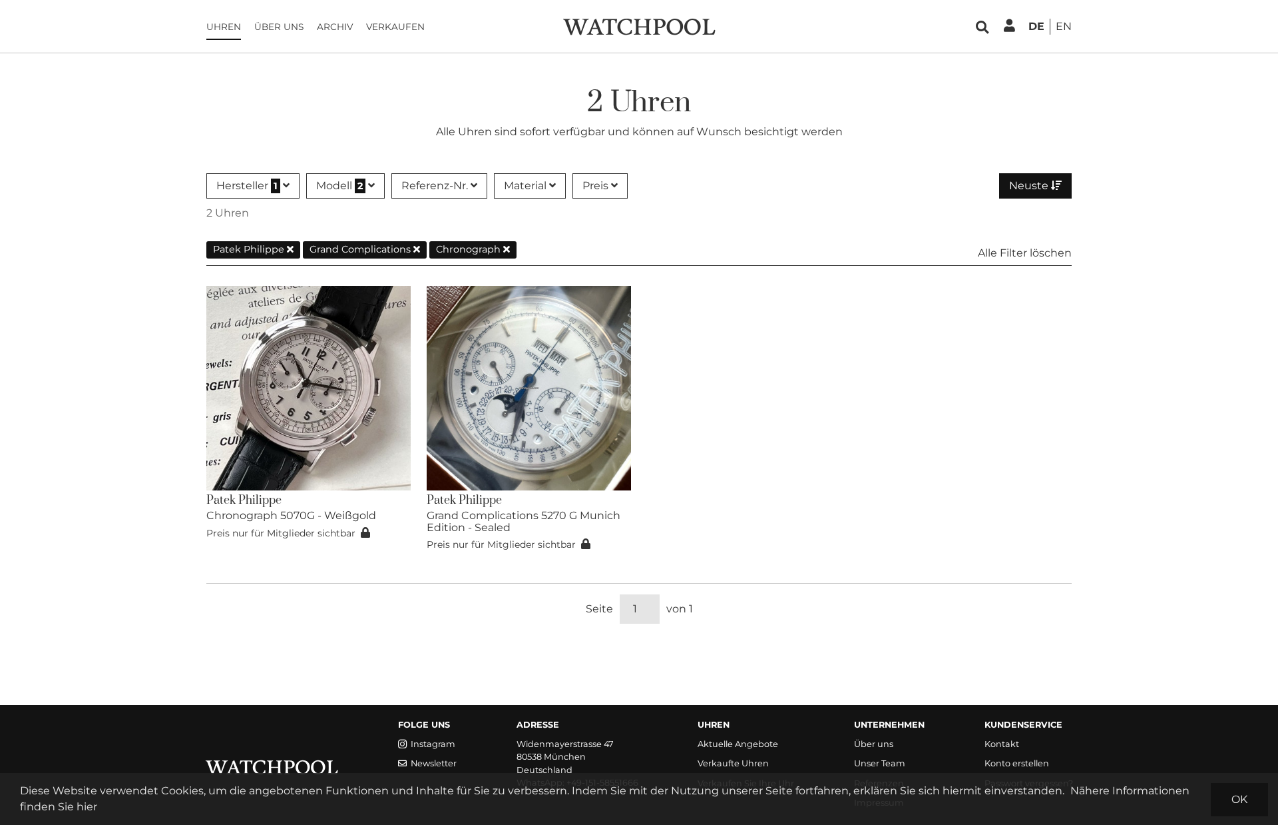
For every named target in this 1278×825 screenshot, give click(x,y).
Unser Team (879, 763)
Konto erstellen (1016, 763)
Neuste (1030, 185)
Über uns (279, 26)
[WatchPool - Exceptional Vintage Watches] (639, 25)
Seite (599, 608)
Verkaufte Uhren (733, 763)
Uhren (223, 26)
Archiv (335, 26)
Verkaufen (395, 26)
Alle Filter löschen (1025, 253)
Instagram (433, 744)
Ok (1239, 799)
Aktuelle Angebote (738, 744)
